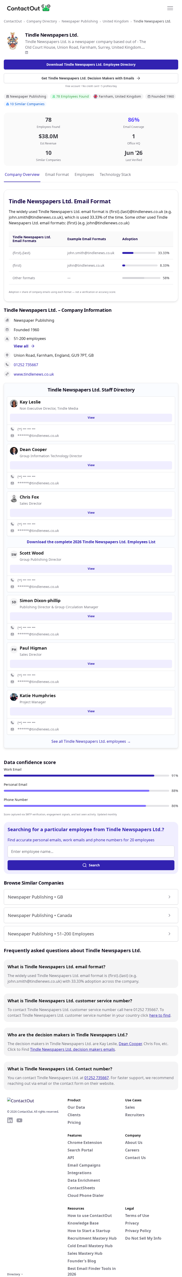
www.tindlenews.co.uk (34, 374)
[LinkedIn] (26, 52)
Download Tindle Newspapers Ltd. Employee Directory (91, 64)
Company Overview (22, 174)
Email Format (57, 174)
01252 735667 (26, 364)
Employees (84, 174)
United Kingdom (116, 21)
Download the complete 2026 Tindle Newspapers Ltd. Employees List (91, 541)
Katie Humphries (38, 695)
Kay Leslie (30, 402)
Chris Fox (29, 497)
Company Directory (42, 21)
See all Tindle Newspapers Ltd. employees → (91, 741)
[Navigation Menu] (170, 8)
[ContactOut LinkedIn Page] (10, 1194)
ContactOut (13, 21)
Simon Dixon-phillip (40, 600)
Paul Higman (33, 648)
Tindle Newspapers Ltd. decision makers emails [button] (72, 1049)
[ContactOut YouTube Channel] (19, 1194)
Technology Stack (115, 174)
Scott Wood (32, 553)
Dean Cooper (130, 1043)
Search (94, 865)
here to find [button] (159, 1015)
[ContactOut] (30, 7)
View (91, 418)
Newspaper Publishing (80, 21)
